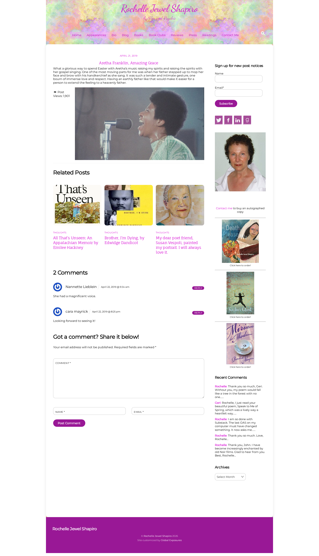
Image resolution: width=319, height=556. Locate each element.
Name (60, 412)
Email (139, 412)
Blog (125, 35)
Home (76, 35)
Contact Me (230, 35)
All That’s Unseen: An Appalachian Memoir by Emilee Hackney (75, 242)
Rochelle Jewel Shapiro (158, 535)
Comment (63, 363)
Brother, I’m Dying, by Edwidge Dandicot (124, 240)
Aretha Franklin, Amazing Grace (128, 62)
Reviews (177, 35)
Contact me (224, 208)
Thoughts (59, 232)
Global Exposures (171, 540)
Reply (198, 288)
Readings (209, 35)
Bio (114, 35)
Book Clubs (157, 35)
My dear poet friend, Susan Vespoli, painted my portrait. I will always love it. (178, 245)
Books (138, 35)
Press (193, 35)
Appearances (96, 35)
